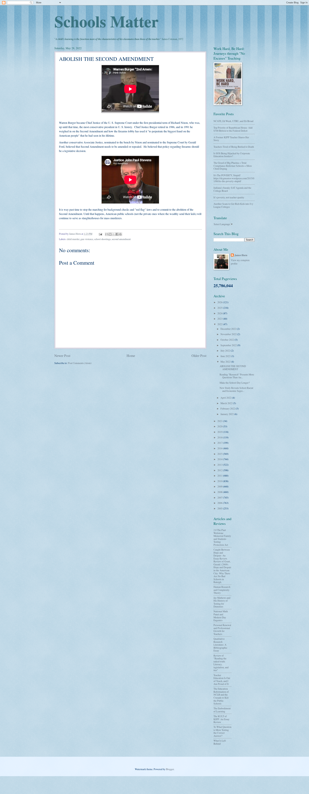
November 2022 (228, 334)
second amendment (121, 239)
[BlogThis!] (110, 234)
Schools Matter (106, 21)
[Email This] (107, 234)
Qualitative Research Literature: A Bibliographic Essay (220, 644)
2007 (220, 497)
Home (131, 355)
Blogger (170, 769)
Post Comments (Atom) (80, 363)
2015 (220, 453)
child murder (73, 239)
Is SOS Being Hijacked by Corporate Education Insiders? (232, 155)
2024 (220, 313)
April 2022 (226, 397)
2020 (220, 426)
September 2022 (228, 345)
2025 (220, 307)
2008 (220, 492)
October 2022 (227, 339)
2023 (220, 318)
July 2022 (225, 350)
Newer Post (62, 355)
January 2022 (227, 414)
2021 (220, 421)
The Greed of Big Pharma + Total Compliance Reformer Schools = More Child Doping (233, 165)
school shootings (102, 239)
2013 (220, 464)
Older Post (199, 355)
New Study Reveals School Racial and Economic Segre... (236, 389)
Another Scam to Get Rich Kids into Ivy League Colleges (233, 205)
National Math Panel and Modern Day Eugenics (221, 616)
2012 (220, 470)
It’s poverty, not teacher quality (229, 197)
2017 (220, 442)
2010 (220, 481)
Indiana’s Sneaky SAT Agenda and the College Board (232, 189)
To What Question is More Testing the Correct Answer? (222, 731)
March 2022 (226, 403)
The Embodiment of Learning (222, 710)
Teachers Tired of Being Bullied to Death (234, 146)
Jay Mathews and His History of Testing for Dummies (222, 602)
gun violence (86, 239)
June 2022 (225, 356)
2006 (220, 503)
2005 (220, 508)
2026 (220, 302)
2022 (220, 324)
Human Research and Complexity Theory (222, 589)
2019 (220, 432)
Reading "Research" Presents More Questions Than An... (237, 376)
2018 (220, 437)
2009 (220, 486)
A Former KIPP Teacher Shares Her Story (231, 139)
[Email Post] (100, 233)
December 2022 (228, 328)
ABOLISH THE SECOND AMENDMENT (233, 367)
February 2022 (228, 408)
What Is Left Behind (220, 742)
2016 (220, 448)
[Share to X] (113, 234)
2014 (220, 459)
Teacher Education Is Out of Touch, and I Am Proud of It (222, 679)
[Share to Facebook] (117, 234)
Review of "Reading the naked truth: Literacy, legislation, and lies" (221, 663)
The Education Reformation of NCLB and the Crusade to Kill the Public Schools (221, 696)
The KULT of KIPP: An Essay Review (221, 719)
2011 (220, 475)
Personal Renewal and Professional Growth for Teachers (222, 629)
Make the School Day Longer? (235, 382)
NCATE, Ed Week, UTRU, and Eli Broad (233, 121)
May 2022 (225, 361)
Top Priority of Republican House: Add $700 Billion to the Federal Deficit (233, 129)
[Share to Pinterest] (120, 234)
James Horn (240, 255)
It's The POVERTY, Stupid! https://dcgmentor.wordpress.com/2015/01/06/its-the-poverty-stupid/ (234, 178)
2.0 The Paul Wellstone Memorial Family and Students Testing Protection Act (222, 537)
